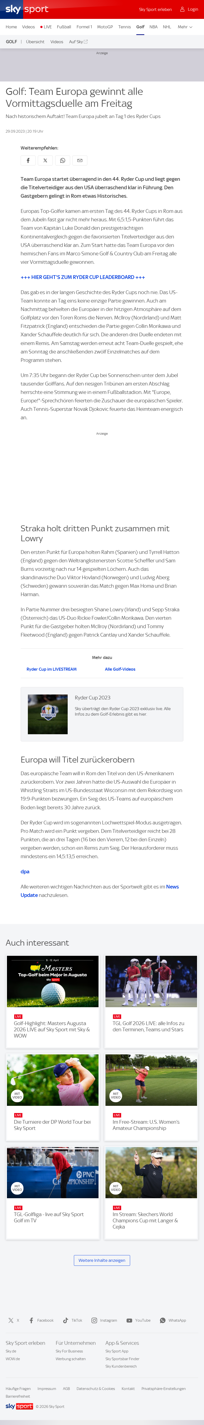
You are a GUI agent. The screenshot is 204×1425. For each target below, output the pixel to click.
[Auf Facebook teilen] (28, 160)
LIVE (48, 26)
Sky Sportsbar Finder (122, 1359)
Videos (28, 26)
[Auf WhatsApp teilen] (62, 160)
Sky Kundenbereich (121, 1366)
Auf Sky (76, 41)
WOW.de (13, 1359)
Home (11, 26)
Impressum (47, 1388)
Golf (140, 26)
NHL (167, 26)
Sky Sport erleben (155, 9)
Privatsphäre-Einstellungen (164, 1388)
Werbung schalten (71, 1359)
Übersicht (35, 41)
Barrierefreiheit (18, 1396)
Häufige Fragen (18, 1388)
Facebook (45, 1320)
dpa (25, 871)
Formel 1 (84, 26)
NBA (153, 26)
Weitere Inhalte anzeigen (102, 1260)
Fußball (64, 26)
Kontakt (128, 1388)
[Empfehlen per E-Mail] (79, 160)
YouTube (143, 1320)
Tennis (124, 26)
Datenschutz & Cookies (96, 1388)
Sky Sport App (116, 1351)
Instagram (108, 1320)
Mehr (183, 26)
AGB (66, 1388)
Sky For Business (69, 1351)
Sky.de (11, 1351)
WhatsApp (177, 1320)
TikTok (77, 1320)
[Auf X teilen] (45, 160)
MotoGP (105, 26)
